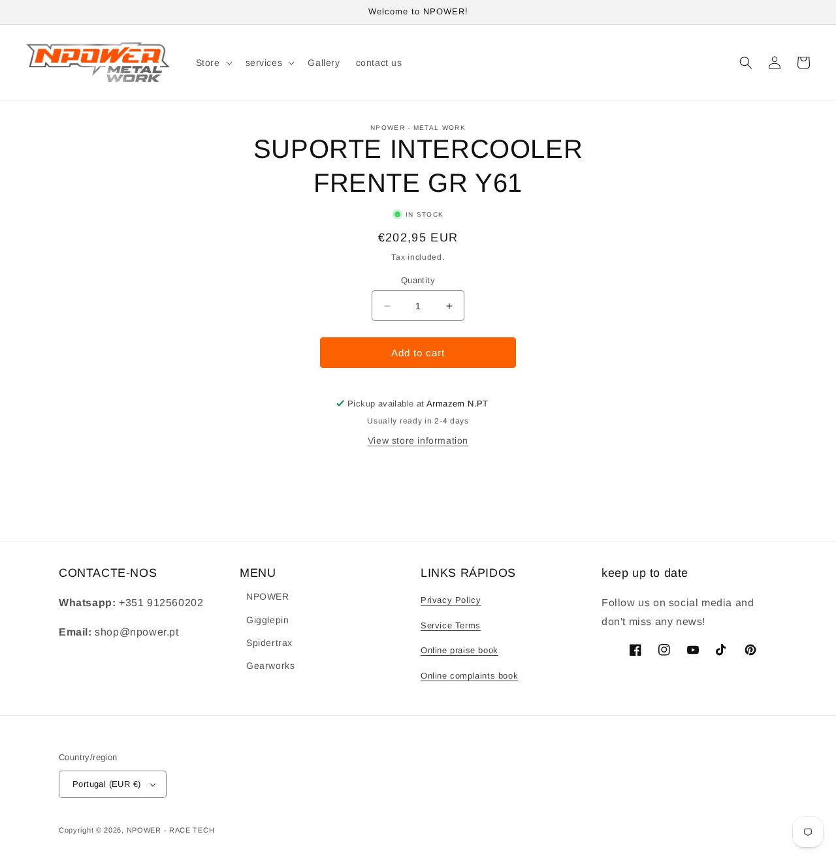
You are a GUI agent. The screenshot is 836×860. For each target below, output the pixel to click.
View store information (418, 440)
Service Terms (451, 625)
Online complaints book (469, 676)
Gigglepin (267, 620)
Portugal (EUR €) (106, 784)
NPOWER (267, 596)
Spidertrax (269, 642)
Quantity (418, 280)
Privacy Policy (451, 600)
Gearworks (270, 665)
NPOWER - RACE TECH (171, 830)
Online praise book (459, 650)
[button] (213, 62)
